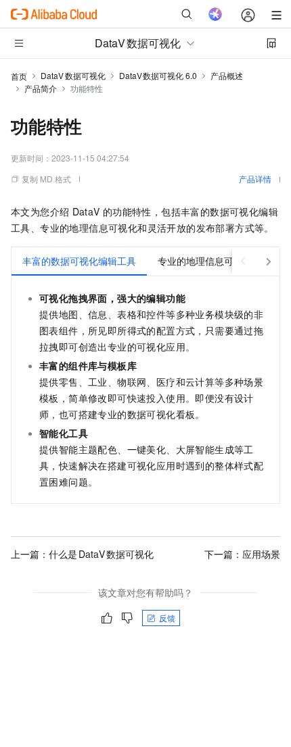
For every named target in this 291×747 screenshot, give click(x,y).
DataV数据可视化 (73, 75)
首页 (19, 76)
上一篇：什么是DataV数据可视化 (82, 554)
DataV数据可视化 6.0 (158, 75)
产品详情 (255, 178)
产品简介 (40, 88)
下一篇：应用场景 (242, 554)
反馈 (167, 617)
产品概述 (226, 75)
